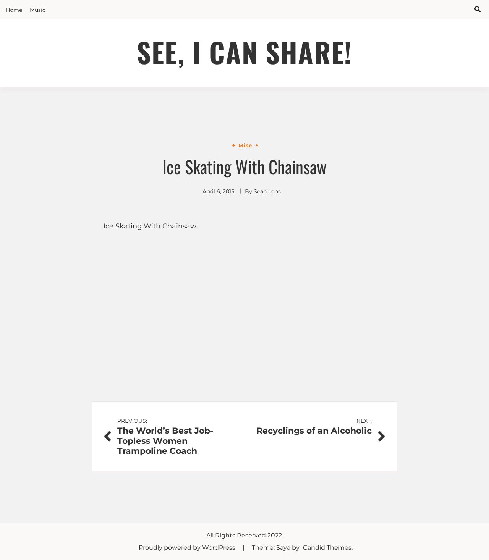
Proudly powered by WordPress (188, 547)
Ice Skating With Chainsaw (150, 226)
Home (14, 9)
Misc (245, 145)
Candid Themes (327, 547)
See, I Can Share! (244, 51)
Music (37, 9)
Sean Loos (267, 191)
